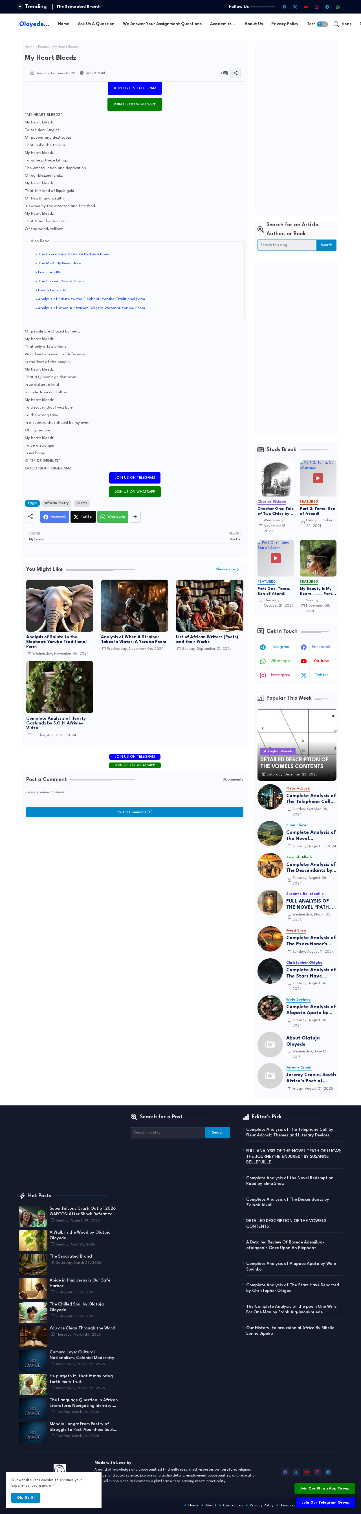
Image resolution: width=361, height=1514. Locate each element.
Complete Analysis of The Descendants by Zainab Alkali (311, 868)
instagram (280, 675)
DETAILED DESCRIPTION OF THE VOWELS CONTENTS (286, 1224)
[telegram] (327, 7)
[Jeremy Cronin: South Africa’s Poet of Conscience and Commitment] (270, 1076)
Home (63, 24)
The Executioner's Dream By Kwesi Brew (73, 254)
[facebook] (285, 7)
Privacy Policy (284, 24)
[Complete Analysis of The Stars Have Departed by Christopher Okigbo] (270, 971)
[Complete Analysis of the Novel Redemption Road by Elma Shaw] (270, 833)
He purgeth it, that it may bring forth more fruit (81, 1379)
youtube (321, 661)
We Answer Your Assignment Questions (162, 24)
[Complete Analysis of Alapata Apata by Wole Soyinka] (270, 1008)
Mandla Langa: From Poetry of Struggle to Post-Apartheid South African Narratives (83, 1427)
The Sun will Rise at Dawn (61, 281)
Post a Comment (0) (135, 812)
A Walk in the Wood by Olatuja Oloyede (80, 1235)
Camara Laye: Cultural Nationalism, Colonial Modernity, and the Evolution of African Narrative (83, 1355)
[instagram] (317, 7)
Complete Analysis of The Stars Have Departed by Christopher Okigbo (311, 973)
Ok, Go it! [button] (26, 1498)
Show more (225, 569)
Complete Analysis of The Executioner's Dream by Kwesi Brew (311, 941)
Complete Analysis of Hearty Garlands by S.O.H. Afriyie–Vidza (56, 723)
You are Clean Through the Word (82, 1328)
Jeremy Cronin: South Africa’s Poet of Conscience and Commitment (311, 1078)
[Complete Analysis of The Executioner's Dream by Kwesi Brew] (270, 939)
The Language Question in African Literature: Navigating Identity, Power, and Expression (84, 1403)
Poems (43, 47)
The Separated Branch (78, 6)
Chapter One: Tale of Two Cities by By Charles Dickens (275, 511)
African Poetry (57, 503)
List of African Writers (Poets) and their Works (207, 639)
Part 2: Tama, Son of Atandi (317, 511)
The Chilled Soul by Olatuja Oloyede (77, 1307)
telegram (280, 647)
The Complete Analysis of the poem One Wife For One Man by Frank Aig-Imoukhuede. (291, 1310)
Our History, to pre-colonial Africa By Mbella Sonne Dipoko (290, 1331)
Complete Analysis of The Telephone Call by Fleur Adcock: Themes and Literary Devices (311, 799)
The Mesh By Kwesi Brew (60, 263)
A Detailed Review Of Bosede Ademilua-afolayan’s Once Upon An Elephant (285, 1245)
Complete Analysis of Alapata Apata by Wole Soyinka (311, 1010)
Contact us (233, 1505)
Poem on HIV (49, 272)
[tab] (64, 24)
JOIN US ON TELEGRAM (134, 88)
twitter (321, 675)
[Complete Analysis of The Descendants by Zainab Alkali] (270, 865)
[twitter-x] (295, 7)
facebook (321, 647)
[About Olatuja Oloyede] (270, 1044)
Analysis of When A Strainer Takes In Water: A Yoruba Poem (91, 308)
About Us (254, 24)
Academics (221, 24)
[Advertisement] (296, 127)
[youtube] (306, 7)
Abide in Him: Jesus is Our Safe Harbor (80, 1283)
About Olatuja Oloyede (303, 1041)
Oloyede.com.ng (43, 24)
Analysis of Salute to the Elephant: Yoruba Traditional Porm (91, 299)
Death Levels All (52, 290)
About (210, 1505)
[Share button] (135, 517)
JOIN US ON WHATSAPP (134, 104)
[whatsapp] (338, 7)
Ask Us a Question (96, 24)
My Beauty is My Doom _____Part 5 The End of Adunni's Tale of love (318, 591)
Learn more (41, 1486)
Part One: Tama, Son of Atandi (273, 591)
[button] (322, 24)
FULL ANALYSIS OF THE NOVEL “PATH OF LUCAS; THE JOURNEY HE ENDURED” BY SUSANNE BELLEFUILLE (307, 904)
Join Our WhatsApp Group (325, 1488)
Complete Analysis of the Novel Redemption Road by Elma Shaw (311, 836)
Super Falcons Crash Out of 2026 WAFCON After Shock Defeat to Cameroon (83, 1212)
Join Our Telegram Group (326, 1502)
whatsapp (280, 661)
